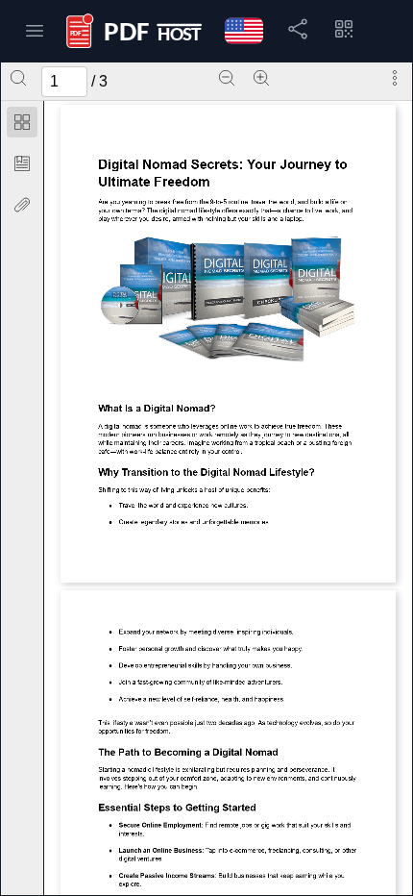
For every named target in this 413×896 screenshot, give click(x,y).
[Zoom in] (261, 77)
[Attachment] (22, 204)
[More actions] (394, 77)
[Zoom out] (226, 77)
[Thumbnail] (22, 122)
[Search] (18, 77)
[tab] (22, 125)
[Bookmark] (22, 163)
